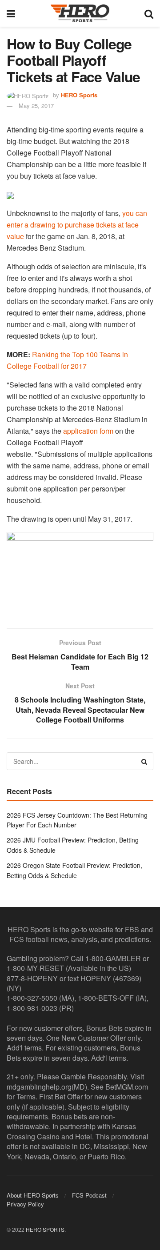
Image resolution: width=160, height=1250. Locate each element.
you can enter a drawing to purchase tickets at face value (77, 224)
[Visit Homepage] (80, 13)
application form (88, 431)
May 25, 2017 (36, 105)
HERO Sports (79, 95)
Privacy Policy (25, 1204)
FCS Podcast (89, 1195)
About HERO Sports (33, 1195)
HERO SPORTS (45, 1229)
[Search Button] (148, 13)
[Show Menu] (11, 13)
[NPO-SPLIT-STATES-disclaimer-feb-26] (80, 572)
